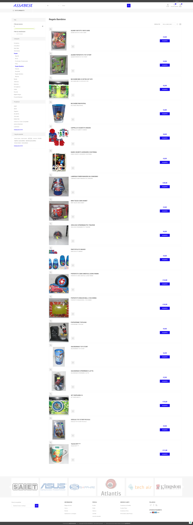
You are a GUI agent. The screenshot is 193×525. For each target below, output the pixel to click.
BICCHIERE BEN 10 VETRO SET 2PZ (82, 79)
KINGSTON (16, 119)
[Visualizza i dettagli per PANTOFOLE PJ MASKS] (59, 259)
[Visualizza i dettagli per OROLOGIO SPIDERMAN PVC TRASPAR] (59, 235)
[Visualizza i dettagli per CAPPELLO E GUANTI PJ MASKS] (59, 138)
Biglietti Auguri (17, 94)
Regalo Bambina (19, 74)
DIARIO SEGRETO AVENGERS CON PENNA (84, 152)
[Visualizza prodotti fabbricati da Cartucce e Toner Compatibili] (25, 487)
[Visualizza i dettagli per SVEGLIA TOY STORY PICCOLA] (59, 430)
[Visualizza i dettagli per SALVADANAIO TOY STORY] (59, 357)
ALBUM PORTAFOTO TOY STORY (81, 55)
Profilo (167, 6)
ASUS (15, 108)
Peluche (17, 69)
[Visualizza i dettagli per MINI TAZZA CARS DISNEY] (59, 211)
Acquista (165, 40)
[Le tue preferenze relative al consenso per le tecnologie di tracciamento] (190, 522)
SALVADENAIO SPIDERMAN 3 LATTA (82, 371)
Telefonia (16, 81)
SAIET (15, 106)
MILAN (39, 138)
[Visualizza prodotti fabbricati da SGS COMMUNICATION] (168, 487)
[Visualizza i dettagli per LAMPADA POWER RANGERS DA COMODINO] (59, 186)
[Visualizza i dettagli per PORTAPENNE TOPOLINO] (59, 332)
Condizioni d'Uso (124, 511)
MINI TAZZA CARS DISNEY (79, 201)
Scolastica (16, 43)
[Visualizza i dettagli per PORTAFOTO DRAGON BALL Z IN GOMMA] (59, 308)
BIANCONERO (24, 138)
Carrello (94, 513)
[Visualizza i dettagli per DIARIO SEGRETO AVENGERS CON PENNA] (59, 162)
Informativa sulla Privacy (126, 513)
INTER (30, 138)
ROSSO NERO (17, 143)
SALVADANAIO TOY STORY (79, 346)
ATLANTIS (16, 114)
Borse (16, 58)
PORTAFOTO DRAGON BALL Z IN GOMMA (83, 298)
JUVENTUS (35, 138)
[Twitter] (151, 505)
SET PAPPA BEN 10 (77, 395)
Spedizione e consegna (70, 513)
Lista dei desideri (96, 516)
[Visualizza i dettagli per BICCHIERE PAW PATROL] (59, 113)
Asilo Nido (16, 48)
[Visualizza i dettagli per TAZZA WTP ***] (59, 454)
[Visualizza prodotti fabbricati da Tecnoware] (111, 487)
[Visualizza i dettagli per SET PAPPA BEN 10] (59, 405)
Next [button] (182, 486)
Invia (36, 505)
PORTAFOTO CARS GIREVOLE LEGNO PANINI (85, 273)
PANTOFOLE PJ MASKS (78, 249)
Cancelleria (16, 45)
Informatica (17, 51)
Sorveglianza (17, 87)
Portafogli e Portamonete (21, 61)
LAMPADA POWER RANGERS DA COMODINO (84, 176)
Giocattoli (17, 71)
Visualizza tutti (18, 129)
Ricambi (16, 92)
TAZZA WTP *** (76, 444)
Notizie (66, 511)
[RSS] (156, 505)
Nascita (17, 76)
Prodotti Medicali (18, 97)
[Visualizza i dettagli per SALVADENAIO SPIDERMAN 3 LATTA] (59, 381)
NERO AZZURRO (19, 141)
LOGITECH (16, 126)
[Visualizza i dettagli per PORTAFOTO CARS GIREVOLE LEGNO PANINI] (59, 284)
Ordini (93, 508)
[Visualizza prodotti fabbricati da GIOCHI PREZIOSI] (53, 487)
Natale (15, 79)
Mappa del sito (68, 505)
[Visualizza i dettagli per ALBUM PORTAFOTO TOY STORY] (59, 65)
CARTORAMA (19, 34)
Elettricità (16, 84)
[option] (25, 487)
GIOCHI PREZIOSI (18, 124)
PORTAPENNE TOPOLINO (79, 322)
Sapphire (16, 111)
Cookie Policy (123, 508)
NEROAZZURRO (31, 141)
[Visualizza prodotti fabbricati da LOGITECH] (82, 487)
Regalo (16, 53)
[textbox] (94, 5)
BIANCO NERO (17, 138)
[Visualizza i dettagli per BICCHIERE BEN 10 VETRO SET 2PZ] (59, 89)
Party (16, 63)
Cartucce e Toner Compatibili (21, 121)
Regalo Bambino (19, 66)
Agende (17, 56)
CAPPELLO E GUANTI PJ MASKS (81, 128)
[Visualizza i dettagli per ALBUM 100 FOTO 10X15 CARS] (59, 41)
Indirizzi (94, 511)
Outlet (15, 89)
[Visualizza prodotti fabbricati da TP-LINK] (139, 487)
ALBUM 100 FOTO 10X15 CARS (80, 30)
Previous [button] (10, 486)
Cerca (129, 5)
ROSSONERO (25, 143)
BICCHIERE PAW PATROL (78, 103)
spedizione (127, 523)
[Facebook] (153, 505)
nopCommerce (72, 523)
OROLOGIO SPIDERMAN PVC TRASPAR (83, 225)
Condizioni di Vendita (125, 505)
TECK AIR (16, 116)
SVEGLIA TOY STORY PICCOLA (80, 419)
